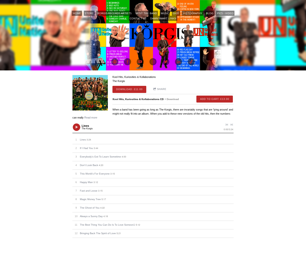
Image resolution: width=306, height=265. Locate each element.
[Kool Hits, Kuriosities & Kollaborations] (90, 93)
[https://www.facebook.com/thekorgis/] (127, 61)
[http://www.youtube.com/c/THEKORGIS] (140, 61)
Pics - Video (225, 13)
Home (77, 13)
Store (89, 13)
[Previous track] (226, 124)
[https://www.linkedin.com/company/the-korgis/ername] (178, 61)
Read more (90, 117)
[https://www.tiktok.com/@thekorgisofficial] (191, 61)
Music (165, 13)
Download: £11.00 (129, 89)
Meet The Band (146, 13)
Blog (209, 13)
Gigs (176, 13)
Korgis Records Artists (114, 13)
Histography (192, 13)
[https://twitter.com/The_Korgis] (165, 61)
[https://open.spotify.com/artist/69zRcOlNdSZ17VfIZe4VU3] (114, 61)
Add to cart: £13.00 (214, 99)
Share (161, 89)
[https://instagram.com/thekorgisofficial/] (153, 61)
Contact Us (138, 18)
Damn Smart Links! (163, 18)
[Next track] (231, 124)
